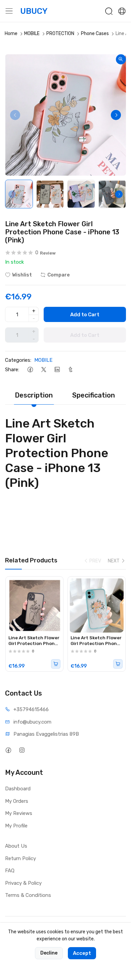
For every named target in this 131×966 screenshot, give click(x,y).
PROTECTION (60, 33)
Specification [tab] (93, 395)
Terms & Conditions (28, 895)
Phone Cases (95, 33)
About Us (16, 846)
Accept (82, 953)
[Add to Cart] (55, 664)
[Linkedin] (57, 370)
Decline (48, 953)
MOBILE (32, 33)
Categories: (18, 360)
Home (11, 33)
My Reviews (18, 813)
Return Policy (20, 858)
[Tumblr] (70, 370)
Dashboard (18, 789)
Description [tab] (34, 395)
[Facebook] (30, 370)
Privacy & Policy (23, 883)
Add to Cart (84, 315)
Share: (12, 370)
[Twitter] (43, 370)
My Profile (16, 826)
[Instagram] (22, 750)
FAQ (9, 871)
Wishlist (22, 275)
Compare (58, 275)
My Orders (16, 801)
